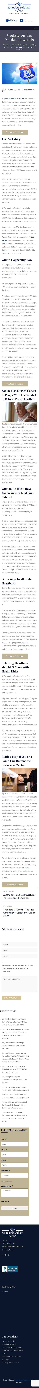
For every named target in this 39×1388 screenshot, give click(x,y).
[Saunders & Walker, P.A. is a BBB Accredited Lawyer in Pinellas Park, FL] (10, 1270)
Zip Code (5, 1170)
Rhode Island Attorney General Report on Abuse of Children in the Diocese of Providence (14, 1069)
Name (4, 1139)
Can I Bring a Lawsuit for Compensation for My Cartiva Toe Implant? (14, 1080)
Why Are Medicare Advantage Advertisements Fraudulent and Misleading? (13, 1046)
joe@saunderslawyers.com (12, 1246)
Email (4, 1150)
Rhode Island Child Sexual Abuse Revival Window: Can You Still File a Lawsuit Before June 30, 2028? (14, 1022)
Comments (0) (29, 90)
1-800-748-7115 (14, 21)
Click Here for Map (8, 1287)
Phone (4, 1160)
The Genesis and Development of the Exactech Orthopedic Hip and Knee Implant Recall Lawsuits (14, 1105)
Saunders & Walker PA (22, 1380)
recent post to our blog (14, 99)
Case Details (7, 1186)
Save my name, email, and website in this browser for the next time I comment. (18, 968)
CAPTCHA (5, 1201)
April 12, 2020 (15, 90)
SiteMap (5, 1291)
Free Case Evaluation (14, 132)
